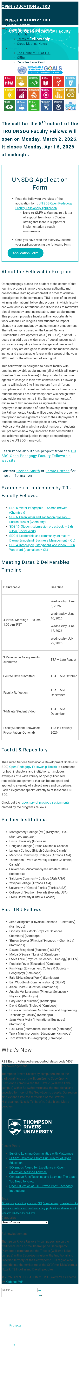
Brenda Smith (28, 471)
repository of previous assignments (45, 802)
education (20, 1203)
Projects (15, 48)
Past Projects (27, 1356)
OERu (21, 58)
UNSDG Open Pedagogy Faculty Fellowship (40, 1347)
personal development (14, 1208)
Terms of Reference (32, 1317)
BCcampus (8, 1203)
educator (32, 1203)
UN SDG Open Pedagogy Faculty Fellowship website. (39, 455)
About (13, 1302)
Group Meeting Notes (32, 44)
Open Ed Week (19, 25)
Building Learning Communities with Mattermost (41, 1153)
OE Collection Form (31, 1352)
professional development (61, 1208)
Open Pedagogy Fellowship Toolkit (33, 767)
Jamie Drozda (58, 471)
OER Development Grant (43, 1360)
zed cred (31, 1213)
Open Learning (51, 1203)
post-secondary (36, 1208)
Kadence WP (14, 1282)
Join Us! (22, 1314)
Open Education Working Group (33, 1310)
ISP (11, 1368)
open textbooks (69, 1203)
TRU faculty (18, 1213)
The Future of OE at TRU (33, 53)
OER (39, 1203)
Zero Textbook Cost (31, 62)
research (6, 1213)
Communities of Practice (43, 1364)
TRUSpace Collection (32, 1341)
